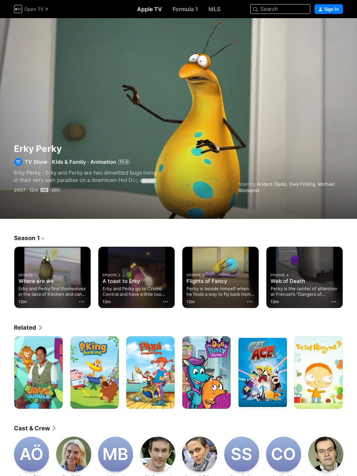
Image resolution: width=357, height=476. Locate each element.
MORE (148, 180)
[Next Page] (350, 276)
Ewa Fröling (302, 184)
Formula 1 (185, 9)
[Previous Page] (7, 276)
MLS (214, 9)
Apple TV (149, 9)
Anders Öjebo (272, 184)
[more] (81, 302)
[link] (28, 327)
